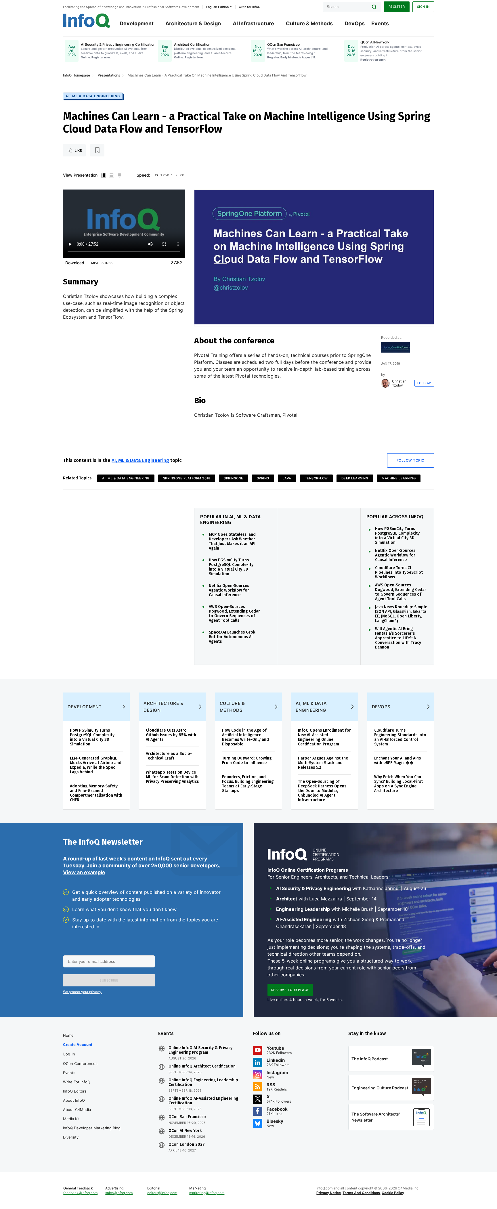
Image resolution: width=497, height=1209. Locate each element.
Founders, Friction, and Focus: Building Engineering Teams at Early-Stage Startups (248, 783)
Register (397, 7)
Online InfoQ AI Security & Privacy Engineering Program (200, 1050)
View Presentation (80, 175)
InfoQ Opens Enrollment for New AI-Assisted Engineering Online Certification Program (324, 737)
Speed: (143, 175)
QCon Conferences (80, 1063)
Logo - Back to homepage (86, 21)
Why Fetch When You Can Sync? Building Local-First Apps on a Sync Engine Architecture (398, 783)
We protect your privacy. (82, 992)
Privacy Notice (328, 1193)
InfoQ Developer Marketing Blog (92, 1128)
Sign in (423, 7)
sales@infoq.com (119, 1193)
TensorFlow (316, 478)
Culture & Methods (309, 23)
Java (287, 478)
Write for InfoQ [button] (249, 7)
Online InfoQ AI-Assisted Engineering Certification (203, 1100)
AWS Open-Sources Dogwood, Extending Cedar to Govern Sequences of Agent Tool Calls (234, 613)
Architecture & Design (193, 23)
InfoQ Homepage (76, 75)
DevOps (355, 23)
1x (156, 175)
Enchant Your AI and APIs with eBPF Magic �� (397, 760)
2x (182, 175)
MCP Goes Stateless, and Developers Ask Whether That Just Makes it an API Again (232, 541)
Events (380, 23)
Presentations (109, 75)
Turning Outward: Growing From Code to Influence (247, 760)
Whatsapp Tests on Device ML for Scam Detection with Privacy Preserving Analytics (172, 777)
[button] (109, 980)
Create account (77, 1044)
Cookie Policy (393, 1193)
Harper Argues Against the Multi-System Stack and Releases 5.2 (323, 763)
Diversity (71, 1137)
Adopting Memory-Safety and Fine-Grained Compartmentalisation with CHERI (96, 793)
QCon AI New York (185, 1130)
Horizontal (111, 175)
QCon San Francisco (187, 1117)
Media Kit (71, 1118)
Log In (69, 1054)
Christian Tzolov (399, 383)
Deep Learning (354, 478)
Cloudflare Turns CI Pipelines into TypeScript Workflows (399, 572)
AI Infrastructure (253, 23)
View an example (84, 872)
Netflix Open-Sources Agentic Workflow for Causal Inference (229, 590)
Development (137, 23)
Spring (263, 478)
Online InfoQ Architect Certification (202, 1066)
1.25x (164, 175)
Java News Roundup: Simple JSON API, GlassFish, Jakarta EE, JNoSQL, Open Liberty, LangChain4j (401, 614)
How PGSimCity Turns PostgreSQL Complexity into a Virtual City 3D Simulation (231, 567)
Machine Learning (399, 478)
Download (74, 262)
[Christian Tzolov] (385, 383)
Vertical (103, 175)
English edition (217, 7)
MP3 (94, 263)
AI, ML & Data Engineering (93, 96)
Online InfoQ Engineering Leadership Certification (203, 1082)
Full (119, 175)
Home (68, 1035)
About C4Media (77, 1109)
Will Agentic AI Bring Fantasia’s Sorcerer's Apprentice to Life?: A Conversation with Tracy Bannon (398, 638)
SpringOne (233, 478)
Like (78, 150)
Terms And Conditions (361, 1193)
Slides (107, 263)
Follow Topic (411, 460)
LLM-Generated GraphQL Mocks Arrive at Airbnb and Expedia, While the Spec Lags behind (95, 765)
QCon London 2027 (187, 1144)
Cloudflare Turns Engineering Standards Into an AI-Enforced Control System (400, 737)
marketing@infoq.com (206, 1193)
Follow (424, 383)
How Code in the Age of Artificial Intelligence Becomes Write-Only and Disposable (245, 737)
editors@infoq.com (162, 1193)
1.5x (174, 175)
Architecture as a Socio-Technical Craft (169, 756)
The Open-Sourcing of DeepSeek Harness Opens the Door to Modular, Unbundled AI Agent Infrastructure (322, 790)
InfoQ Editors (75, 1091)
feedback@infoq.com (80, 1193)
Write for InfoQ (76, 1082)
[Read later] (97, 150)
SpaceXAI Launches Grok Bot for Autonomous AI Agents (232, 637)
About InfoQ (74, 1100)
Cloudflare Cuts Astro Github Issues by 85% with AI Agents (171, 735)
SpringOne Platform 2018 (187, 478)
